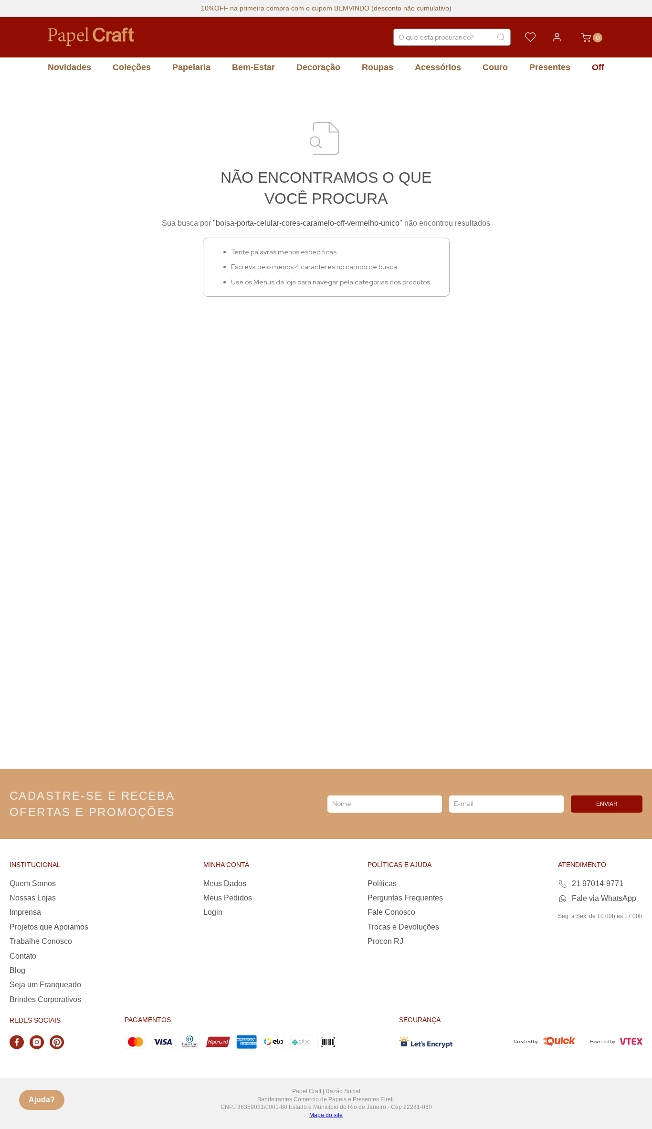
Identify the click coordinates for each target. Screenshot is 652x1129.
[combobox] (452, 37)
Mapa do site (326, 1115)
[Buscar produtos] (500, 37)
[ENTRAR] (557, 37)
